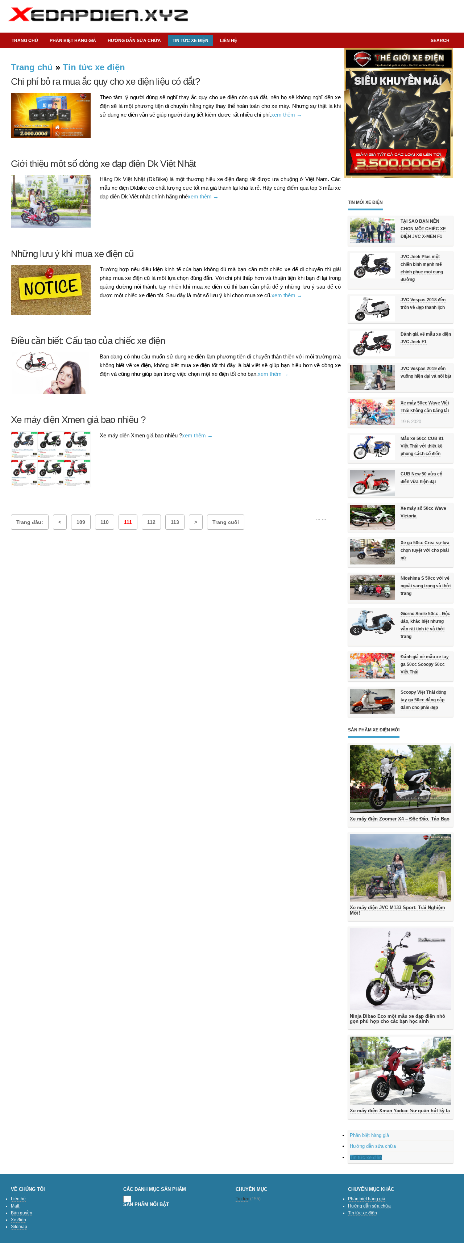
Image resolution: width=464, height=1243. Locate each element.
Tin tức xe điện (94, 67)
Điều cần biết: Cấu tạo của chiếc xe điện (88, 340)
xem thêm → (286, 115)
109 (80, 522)
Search (440, 40)
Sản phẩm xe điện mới (373, 729)
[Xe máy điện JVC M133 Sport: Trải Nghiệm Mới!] (400, 868)
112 (151, 522)
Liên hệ (228, 40)
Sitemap (19, 1226)
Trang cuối (225, 522)
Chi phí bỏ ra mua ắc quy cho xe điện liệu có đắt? (105, 81)
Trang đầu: (29, 522)
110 (104, 522)
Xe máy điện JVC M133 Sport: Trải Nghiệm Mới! (397, 910)
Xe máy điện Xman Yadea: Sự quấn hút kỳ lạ (400, 1110)
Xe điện (18, 1219)
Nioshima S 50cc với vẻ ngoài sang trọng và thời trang (426, 586)
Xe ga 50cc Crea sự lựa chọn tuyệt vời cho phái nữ (425, 550)
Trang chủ (25, 40)
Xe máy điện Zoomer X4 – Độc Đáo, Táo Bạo (400, 819)
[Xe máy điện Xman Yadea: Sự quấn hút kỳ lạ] (400, 1071)
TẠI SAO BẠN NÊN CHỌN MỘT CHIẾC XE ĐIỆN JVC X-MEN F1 (423, 229)
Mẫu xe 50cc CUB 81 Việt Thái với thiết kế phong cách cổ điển (422, 446)
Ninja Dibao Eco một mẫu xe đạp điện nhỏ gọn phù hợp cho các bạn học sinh (397, 1018)
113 (175, 522)
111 (128, 522)
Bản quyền (21, 1212)
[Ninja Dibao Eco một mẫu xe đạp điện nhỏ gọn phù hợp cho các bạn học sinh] (400, 969)
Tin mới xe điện (365, 202)
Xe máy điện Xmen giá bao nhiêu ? (78, 419)
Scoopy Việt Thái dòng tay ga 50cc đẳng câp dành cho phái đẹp (423, 700)
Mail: (15, 1206)
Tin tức (242, 1198)
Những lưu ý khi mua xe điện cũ (72, 253)
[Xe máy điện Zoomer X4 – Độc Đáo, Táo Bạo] (400, 779)
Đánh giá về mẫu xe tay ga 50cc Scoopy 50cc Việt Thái (425, 664)
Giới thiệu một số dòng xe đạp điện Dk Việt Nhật (103, 163)
